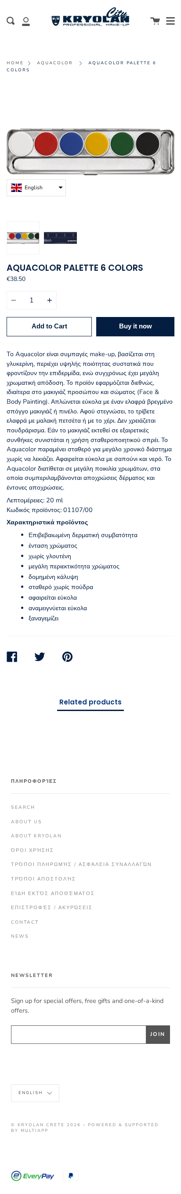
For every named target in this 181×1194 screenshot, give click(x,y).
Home (15, 63)
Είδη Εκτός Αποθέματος (53, 893)
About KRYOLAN (36, 836)
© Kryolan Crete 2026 (46, 1125)
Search (23, 807)
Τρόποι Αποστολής (43, 879)
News (20, 936)
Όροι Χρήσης (32, 850)
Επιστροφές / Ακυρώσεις (52, 907)
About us (26, 821)
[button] (36, 187)
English (31, 1092)
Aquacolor (55, 63)
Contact (25, 922)
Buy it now (135, 326)
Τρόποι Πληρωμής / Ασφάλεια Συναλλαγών (81, 864)
